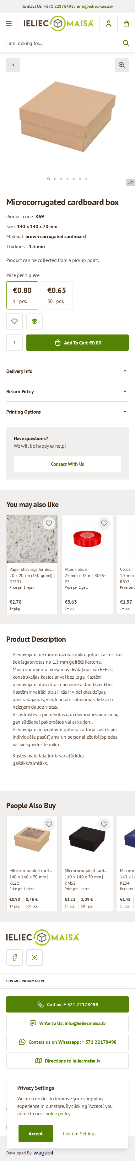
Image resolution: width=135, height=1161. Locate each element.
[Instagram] (34, 957)
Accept (36, 1133)
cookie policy (56, 1113)
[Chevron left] (13, 65)
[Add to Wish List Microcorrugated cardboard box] (104, 824)
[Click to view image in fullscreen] (122, 65)
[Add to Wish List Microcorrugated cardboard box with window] (49, 824)
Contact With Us (67, 464)
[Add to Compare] (34, 321)
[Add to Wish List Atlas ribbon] (104, 523)
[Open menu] (9, 23)
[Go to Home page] (59, 23)
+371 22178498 (59, 6)
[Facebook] (14, 957)
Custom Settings (79, 1133)
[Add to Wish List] (14, 321)
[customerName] (108, 23)
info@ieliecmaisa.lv (95, 6)
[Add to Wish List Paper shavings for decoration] (49, 523)
